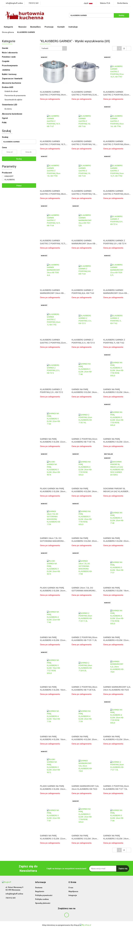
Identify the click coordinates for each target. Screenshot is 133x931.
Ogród (5, 118)
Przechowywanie (10, 65)
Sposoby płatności (42, 903)
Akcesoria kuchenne (12, 83)
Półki (4, 122)
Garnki (5, 48)
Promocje (49, 27)
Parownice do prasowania (15, 95)
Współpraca (73, 891)
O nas (70, 887)
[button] (40, 882)
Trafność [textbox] (44, 48)
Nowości (22, 27)
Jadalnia (6, 70)
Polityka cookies (42, 899)
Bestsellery (35, 27)
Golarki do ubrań (11, 91)
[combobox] (53, 48)
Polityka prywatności (43, 895)
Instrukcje (73, 27)
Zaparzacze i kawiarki (12, 78)
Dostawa (38, 887)
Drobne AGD (8, 87)
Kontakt (61, 27)
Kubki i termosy (9, 74)
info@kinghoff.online (14, 894)
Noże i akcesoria (10, 52)
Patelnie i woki (9, 57)
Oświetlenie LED (10, 104)
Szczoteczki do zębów (13, 100)
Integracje (72, 895)
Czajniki (6, 61)
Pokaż (19, 186)
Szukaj (19, 159)
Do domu (8, 109)
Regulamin (39, 891)
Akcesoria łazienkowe (12, 114)
